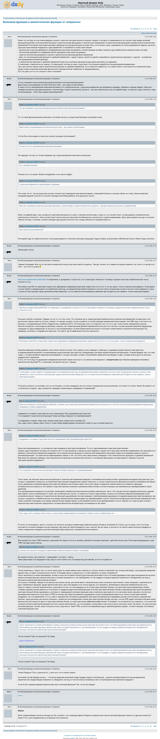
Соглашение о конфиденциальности (75, 735)
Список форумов (9, 730)
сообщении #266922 (31, 547)
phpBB (72, 738)
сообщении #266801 (32, 436)
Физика (37, 730)
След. (155, 28)
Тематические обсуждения (24, 730)
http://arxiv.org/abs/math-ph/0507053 (32, 279)
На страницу (135, 28)
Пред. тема (144, 33)
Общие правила (91, 735)
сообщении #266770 (31, 401)
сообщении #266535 (32, 105)
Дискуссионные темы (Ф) (49, 730)
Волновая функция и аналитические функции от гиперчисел (41, 22)
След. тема (152, 33)
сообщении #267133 (31, 621)
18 (150, 28)
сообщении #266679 (32, 304)
